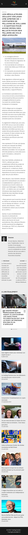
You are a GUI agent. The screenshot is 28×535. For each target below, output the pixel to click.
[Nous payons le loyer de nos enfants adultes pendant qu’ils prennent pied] (14, 459)
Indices (4, 12)
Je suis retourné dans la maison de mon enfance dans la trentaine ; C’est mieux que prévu (13, 423)
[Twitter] (2, 4)
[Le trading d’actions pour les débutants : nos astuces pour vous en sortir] (14, 366)
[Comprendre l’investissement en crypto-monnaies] (14, 389)
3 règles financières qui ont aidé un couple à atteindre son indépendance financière (13, 492)
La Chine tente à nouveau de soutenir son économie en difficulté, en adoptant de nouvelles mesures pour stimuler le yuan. (7, 270)
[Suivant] (25, 311)
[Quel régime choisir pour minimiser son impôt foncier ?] (14, 343)
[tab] (11, 329)
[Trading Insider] (14, 4)
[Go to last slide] (3, 311)
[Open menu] (26, 4)
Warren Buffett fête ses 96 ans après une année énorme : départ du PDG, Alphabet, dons (13, 517)
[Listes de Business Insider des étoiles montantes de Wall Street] (14, 436)
